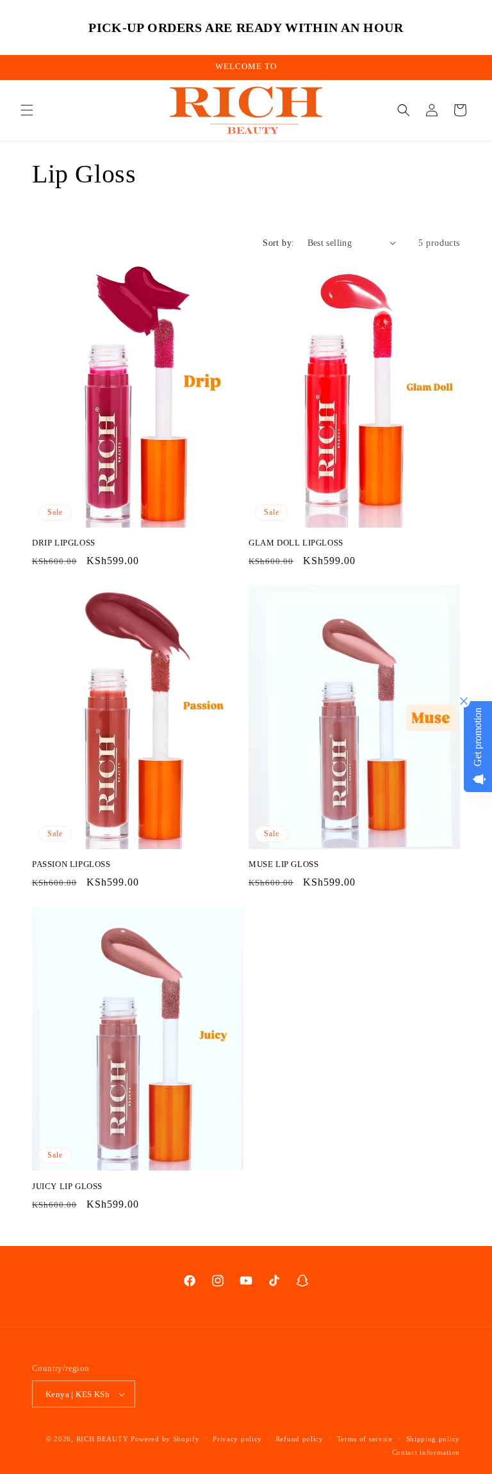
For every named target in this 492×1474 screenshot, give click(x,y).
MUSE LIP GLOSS (283, 864)
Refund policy (299, 1439)
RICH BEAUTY (102, 1439)
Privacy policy (237, 1439)
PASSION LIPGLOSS (71, 864)
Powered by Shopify (165, 1439)
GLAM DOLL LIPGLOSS (296, 542)
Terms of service (365, 1439)
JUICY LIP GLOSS (67, 1186)
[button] (27, 110)
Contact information (426, 1452)
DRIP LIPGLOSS (63, 542)
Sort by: (278, 243)
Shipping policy (433, 1439)
